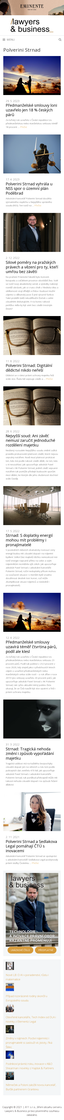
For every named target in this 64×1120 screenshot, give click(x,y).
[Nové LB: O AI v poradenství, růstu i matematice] (10, 968)
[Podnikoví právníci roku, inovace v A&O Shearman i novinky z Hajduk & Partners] (10, 1056)
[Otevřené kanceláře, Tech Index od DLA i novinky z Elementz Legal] (10, 1010)
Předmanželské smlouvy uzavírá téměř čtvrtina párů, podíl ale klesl (31, 646)
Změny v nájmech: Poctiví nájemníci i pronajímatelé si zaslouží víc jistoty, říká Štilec (29, 1042)
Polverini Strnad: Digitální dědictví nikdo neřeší (29, 368)
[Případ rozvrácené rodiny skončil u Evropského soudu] (10, 989)
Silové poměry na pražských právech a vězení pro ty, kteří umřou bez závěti (32, 267)
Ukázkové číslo (20, 950)
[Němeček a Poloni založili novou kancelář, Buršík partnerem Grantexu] (10, 1077)
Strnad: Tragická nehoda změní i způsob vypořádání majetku (30, 753)
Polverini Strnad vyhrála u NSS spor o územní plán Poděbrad (29, 188)
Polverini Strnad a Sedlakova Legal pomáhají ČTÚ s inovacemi (31, 846)
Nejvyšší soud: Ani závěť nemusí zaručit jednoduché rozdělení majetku (30, 440)
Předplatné (45, 950)
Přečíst (23, 126)
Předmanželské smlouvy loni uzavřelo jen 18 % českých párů (31, 109)
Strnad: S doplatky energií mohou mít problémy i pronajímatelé (29, 540)
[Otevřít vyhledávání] (60, 40)
